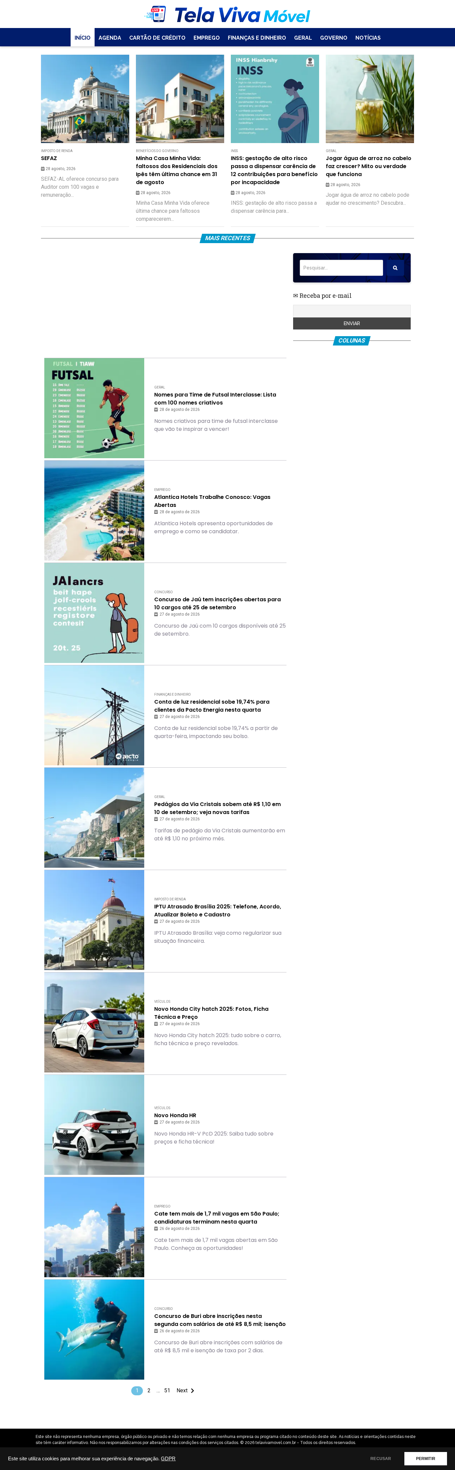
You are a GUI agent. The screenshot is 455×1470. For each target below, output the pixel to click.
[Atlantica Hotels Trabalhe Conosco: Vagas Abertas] (94, 511)
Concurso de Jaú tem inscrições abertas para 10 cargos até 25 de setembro (217, 603)
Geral (303, 38)
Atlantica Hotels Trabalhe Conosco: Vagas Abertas (212, 501)
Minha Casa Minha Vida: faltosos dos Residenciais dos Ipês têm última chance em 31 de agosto (177, 170)
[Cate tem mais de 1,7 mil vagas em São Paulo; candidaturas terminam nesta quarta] (94, 1227)
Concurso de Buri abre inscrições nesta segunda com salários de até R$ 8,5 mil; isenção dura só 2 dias (220, 1320)
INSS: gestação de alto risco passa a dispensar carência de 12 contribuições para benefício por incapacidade (274, 170)
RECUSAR (380, 1458)
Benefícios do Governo (157, 151)
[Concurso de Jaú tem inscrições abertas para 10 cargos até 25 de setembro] (94, 613)
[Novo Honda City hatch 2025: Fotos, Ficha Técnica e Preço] (94, 1022)
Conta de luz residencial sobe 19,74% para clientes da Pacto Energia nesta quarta (211, 706)
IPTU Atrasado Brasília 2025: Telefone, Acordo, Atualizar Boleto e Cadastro (217, 910)
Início (83, 38)
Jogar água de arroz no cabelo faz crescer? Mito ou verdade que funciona (368, 166)
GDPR (168, 1458)
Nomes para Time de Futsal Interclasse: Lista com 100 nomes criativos (215, 399)
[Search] (395, 268)
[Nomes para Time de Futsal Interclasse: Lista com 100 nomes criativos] (94, 408)
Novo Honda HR (175, 1115)
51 (167, 1390)
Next (182, 1390)
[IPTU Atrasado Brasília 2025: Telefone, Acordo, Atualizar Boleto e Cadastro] (94, 920)
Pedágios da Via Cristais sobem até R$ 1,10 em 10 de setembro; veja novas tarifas (217, 808)
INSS (234, 151)
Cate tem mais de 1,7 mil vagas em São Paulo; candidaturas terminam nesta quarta (216, 1218)
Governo (333, 38)
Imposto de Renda (57, 151)
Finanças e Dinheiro (257, 38)
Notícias (368, 38)
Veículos (162, 1001)
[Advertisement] (165, 299)
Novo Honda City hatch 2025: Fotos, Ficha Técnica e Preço (211, 1013)
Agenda (110, 38)
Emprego (207, 38)
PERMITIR (425, 1458)
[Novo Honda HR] (94, 1125)
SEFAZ (49, 158)
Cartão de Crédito (157, 38)
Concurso (163, 592)
